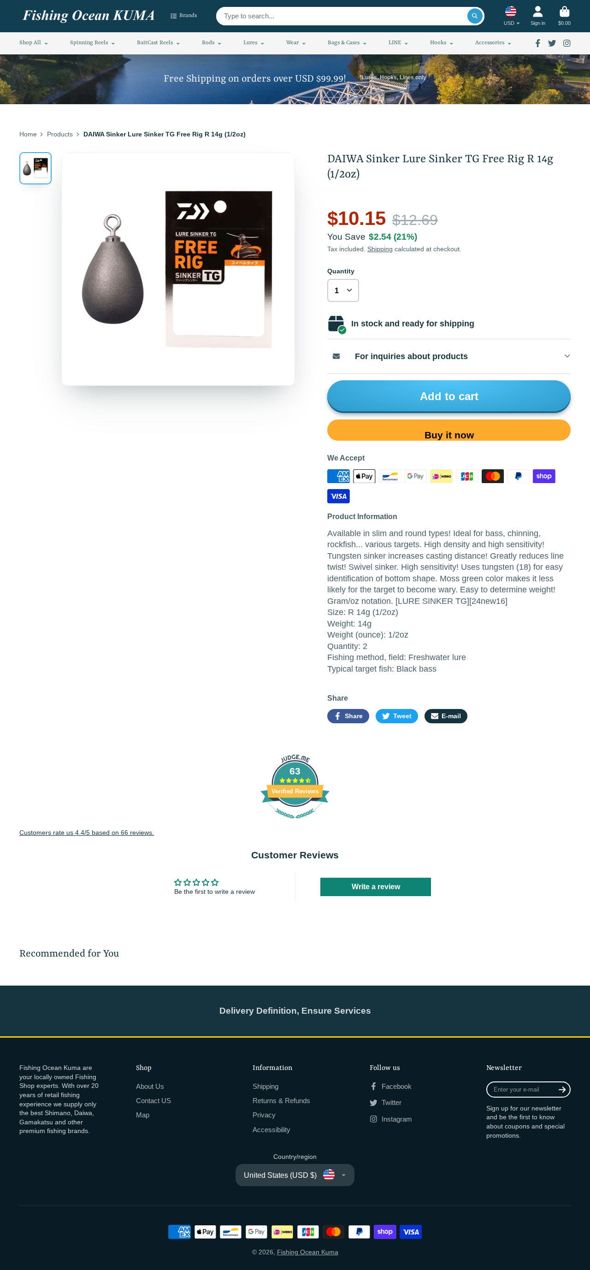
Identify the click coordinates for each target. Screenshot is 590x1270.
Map (142, 1115)
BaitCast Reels (155, 43)
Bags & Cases (344, 43)
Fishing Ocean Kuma (307, 1252)
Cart (564, 16)
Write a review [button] (376, 887)
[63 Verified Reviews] (295, 823)
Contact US (153, 1101)
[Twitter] (552, 43)
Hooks (438, 43)
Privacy (264, 1115)
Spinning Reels (89, 43)
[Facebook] (538, 43)
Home (28, 134)
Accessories (489, 43)
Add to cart (449, 396)
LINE (395, 43)
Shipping (380, 249)
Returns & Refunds (281, 1101)
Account (538, 16)
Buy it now (449, 435)
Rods (208, 43)
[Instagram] (567, 43)
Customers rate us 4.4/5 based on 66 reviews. (86, 832)
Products (60, 134)
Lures (250, 43)
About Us (150, 1086)
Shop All (30, 43)
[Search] (475, 16)
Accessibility (271, 1130)
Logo (88, 16)
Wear (292, 43)
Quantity (340, 271)
